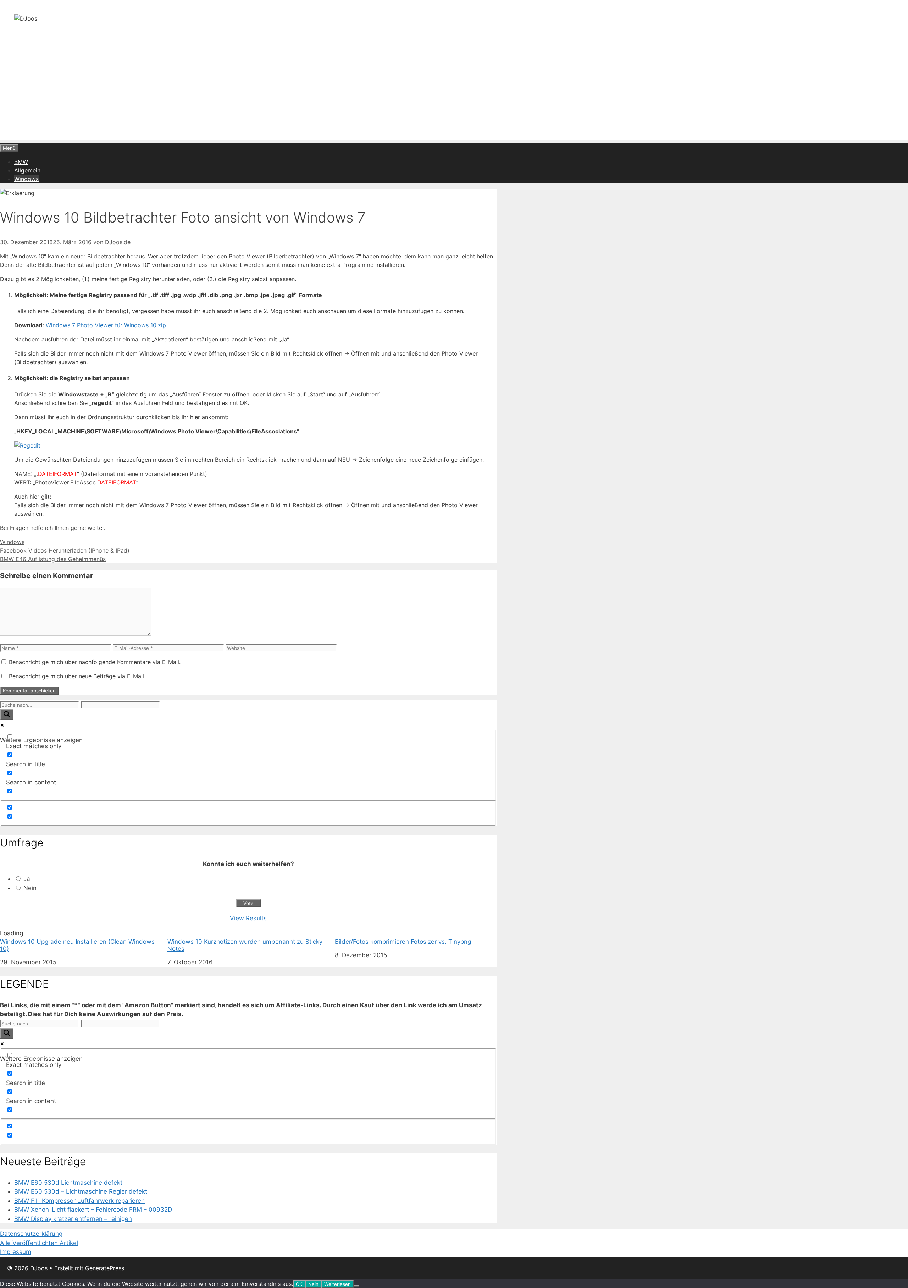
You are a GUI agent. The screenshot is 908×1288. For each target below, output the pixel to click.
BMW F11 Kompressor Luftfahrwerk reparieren (79, 1200)
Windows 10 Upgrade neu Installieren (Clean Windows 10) (77, 945)
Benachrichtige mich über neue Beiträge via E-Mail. (77, 676)
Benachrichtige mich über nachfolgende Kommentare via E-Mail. (95, 661)
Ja (26, 878)
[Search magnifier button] (6, 714)
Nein (30, 888)
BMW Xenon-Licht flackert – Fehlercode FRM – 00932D (93, 1209)
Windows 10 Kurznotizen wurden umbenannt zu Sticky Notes (244, 945)
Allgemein (27, 170)
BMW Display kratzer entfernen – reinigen (73, 1218)
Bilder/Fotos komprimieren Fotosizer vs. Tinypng (403, 941)
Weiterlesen (337, 1284)
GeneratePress (104, 1268)
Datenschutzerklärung (31, 1233)
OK (299, 1284)
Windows (26, 178)
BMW (21, 161)
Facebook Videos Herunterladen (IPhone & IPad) (64, 550)
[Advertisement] (454, 90)
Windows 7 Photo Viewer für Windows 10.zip (106, 325)
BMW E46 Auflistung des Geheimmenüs (53, 559)
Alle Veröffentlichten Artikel (39, 1242)
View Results (248, 918)
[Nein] (356, 1286)
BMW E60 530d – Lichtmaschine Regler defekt (80, 1191)
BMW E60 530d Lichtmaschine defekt (68, 1182)
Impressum (15, 1251)
